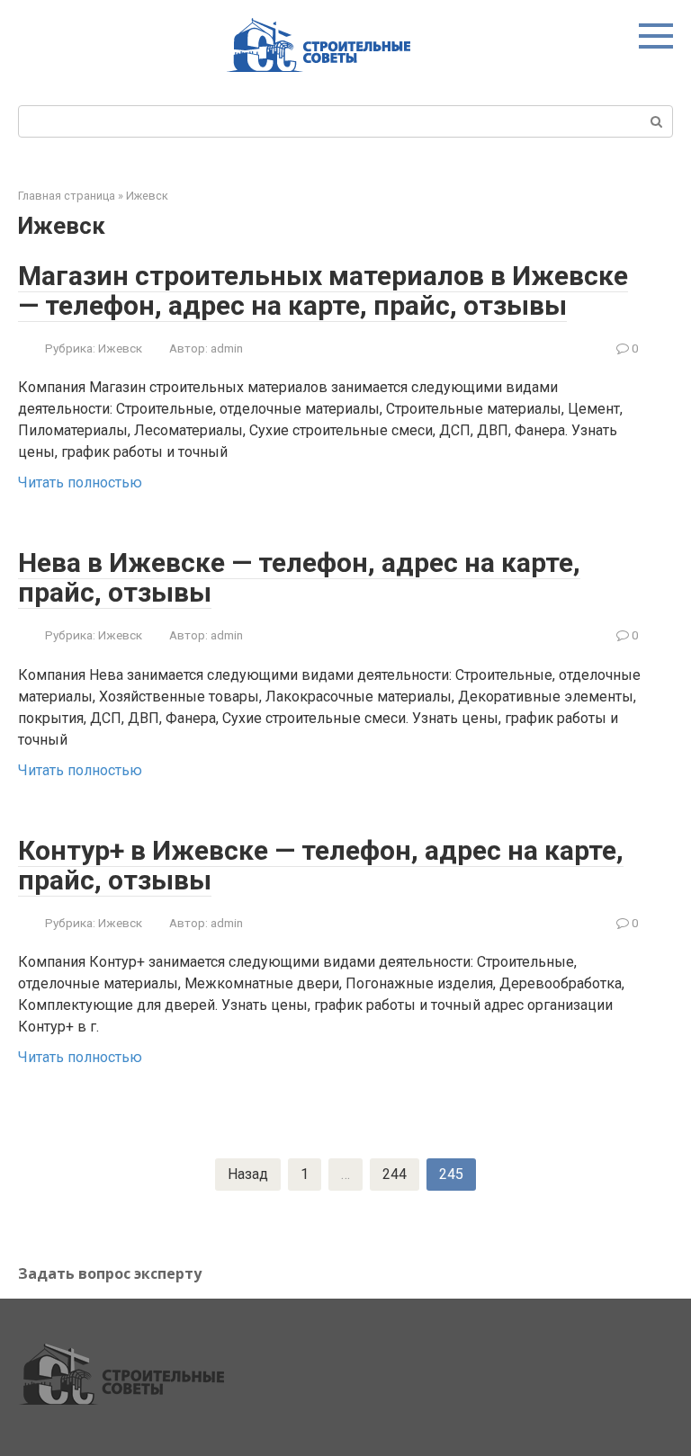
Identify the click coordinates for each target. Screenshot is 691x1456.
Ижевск (147, 195)
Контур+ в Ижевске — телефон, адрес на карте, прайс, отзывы (321, 865)
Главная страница (66, 195)
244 (394, 1174)
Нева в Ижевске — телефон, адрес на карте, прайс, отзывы (299, 577)
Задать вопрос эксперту (110, 1273)
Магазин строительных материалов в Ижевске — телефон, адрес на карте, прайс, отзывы (323, 290)
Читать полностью (80, 482)
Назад (248, 1174)
